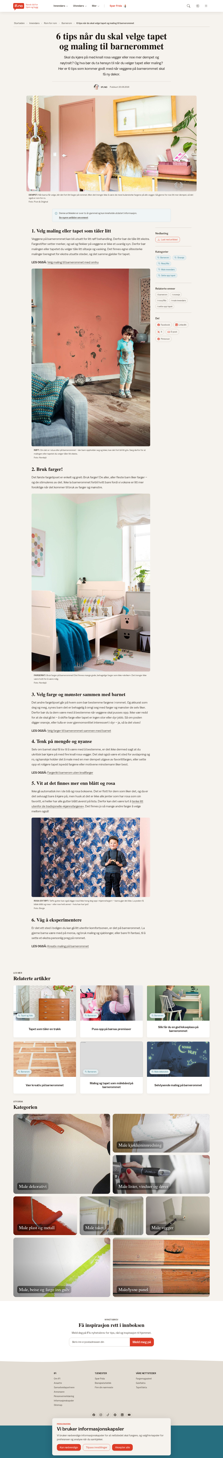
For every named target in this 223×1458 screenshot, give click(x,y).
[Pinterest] (115, 1415)
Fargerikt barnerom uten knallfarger (70, 772)
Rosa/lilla (162, 300)
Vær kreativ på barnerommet (45, 1085)
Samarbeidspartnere (64, 1387)
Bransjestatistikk (103, 1383)
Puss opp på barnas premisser (111, 1029)
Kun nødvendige (69, 1447)
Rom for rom (50, 23)
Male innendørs (179, 300)
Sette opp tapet (165, 306)
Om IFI (57, 1378)
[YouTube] (129, 1415)
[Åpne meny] (206, 6)
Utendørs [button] (78, 5)
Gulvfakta (140, 1383)
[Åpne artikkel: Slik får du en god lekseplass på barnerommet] (178, 1003)
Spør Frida (100, 1378)
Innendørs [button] (59, 5)
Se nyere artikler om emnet (73, 217)
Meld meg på (142, 1342)
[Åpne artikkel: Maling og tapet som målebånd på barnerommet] (111, 1059)
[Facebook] (94, 1415)
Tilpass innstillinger (96, 1447)
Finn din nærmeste (104, 1387)
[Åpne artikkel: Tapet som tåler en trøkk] (45, 1003)
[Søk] (188, 6)
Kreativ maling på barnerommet (68, 946)
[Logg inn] (197, 6)
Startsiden (19, 23)
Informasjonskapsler (64, 1400)
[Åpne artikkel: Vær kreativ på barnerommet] (45, 1059)
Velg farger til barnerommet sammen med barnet (79, 730)
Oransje (176, 294)
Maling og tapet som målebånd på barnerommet (111, 1084)
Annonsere (59, 1391)
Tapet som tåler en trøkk (45, 1029)
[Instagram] (101, 1415)
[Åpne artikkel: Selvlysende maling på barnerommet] (178, 1059)
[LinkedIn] (122, 1415)
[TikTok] (108, 1415)
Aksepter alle (122, 1447)
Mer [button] (94, 5)
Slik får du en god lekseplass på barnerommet (178, 1028)
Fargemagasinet (144, 1378)
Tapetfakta (141, 1387)
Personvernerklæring (64, 1396)
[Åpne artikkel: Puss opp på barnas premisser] (111, 1003)
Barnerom (67, 23)
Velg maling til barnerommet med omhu (73, 262)
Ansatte (58, 1383)
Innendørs (34, 23)
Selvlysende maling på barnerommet (178, 1085)
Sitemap (58, 1405)
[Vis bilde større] (111, 143)
